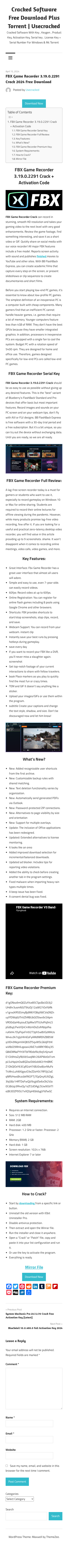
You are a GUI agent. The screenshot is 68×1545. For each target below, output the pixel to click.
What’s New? (23, 142)
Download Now (34, 103)
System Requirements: (28, 151)
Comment (12, 1364)
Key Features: (23, 138)
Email (10, 1433)
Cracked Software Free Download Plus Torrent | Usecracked (34, 17)
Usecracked (32, 90)
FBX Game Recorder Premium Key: (34, 147)
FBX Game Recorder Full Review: (33, 134)
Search (10, 1509)
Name (10, 1417)
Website (11, 1450)
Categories (12, 1494)
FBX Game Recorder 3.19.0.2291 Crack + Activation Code (33, 124)
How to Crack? (23, 155)
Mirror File (21, 159)
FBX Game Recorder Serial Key (32, 130)
